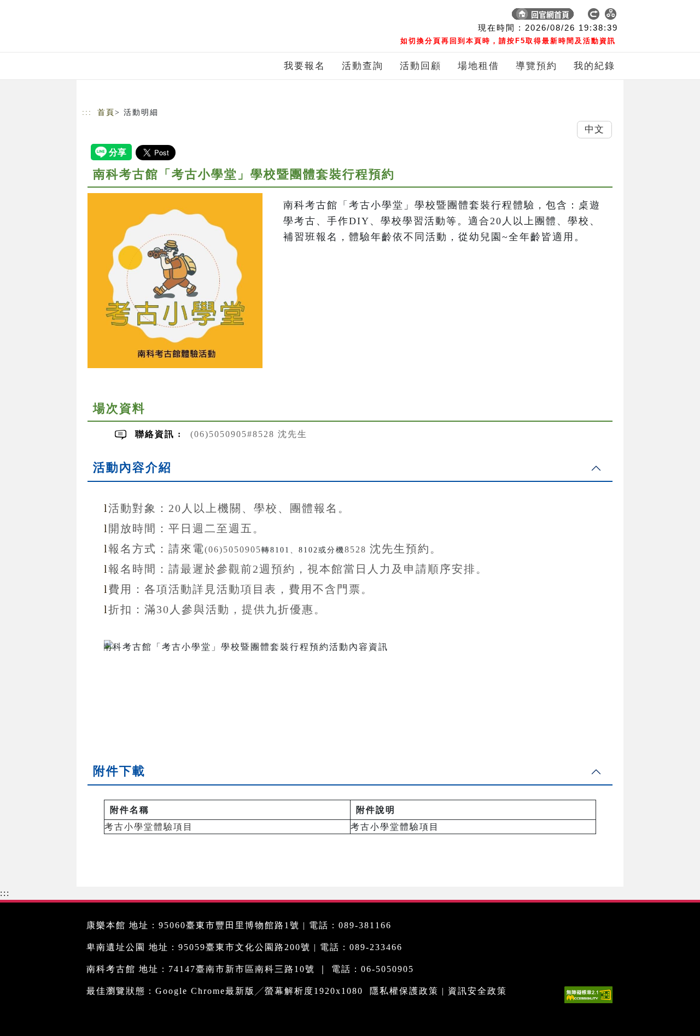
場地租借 (478, 66)
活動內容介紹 (132, 467)
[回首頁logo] (159, 16)
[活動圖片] (175, 280)
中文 (594, 129)
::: (87, 112)
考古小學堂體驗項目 (148, 826)
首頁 (106, 112)
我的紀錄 (594, 66)
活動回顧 (420, 66)
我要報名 (304, 66)
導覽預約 (536, 66)
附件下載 (119, 771)
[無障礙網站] (591, 1003)
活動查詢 (362, 66)
